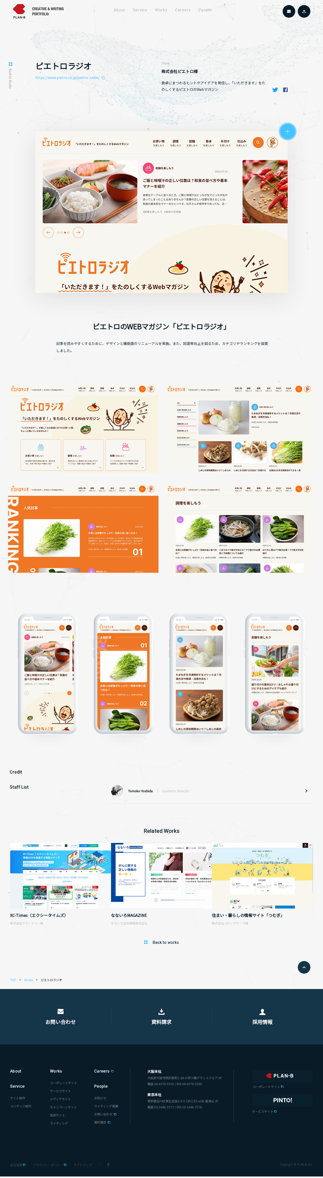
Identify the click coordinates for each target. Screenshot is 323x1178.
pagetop (304, 967)
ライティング (59, 1123)
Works (56, 1071)
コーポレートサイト (63, 1083)
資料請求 (161, 1021)
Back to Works (11, 79)
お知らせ (100, 1098)
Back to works (166, 943)
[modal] (287, 132)
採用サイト (57, 1115)
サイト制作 (17, 1098)
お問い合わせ (60, 1021)
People (100, 1086)
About (119, 10)
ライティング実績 (106, 1106)
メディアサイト (60, 1099)
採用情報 (262, 1021)
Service (17, 1086)
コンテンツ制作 (20, 1106)
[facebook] (108, 1164)
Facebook (285, 90)
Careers (102, 1071)
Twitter (275, 90)
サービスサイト (60, 1091)
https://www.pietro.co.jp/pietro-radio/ (67, 77)
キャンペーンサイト (63, 1107)
